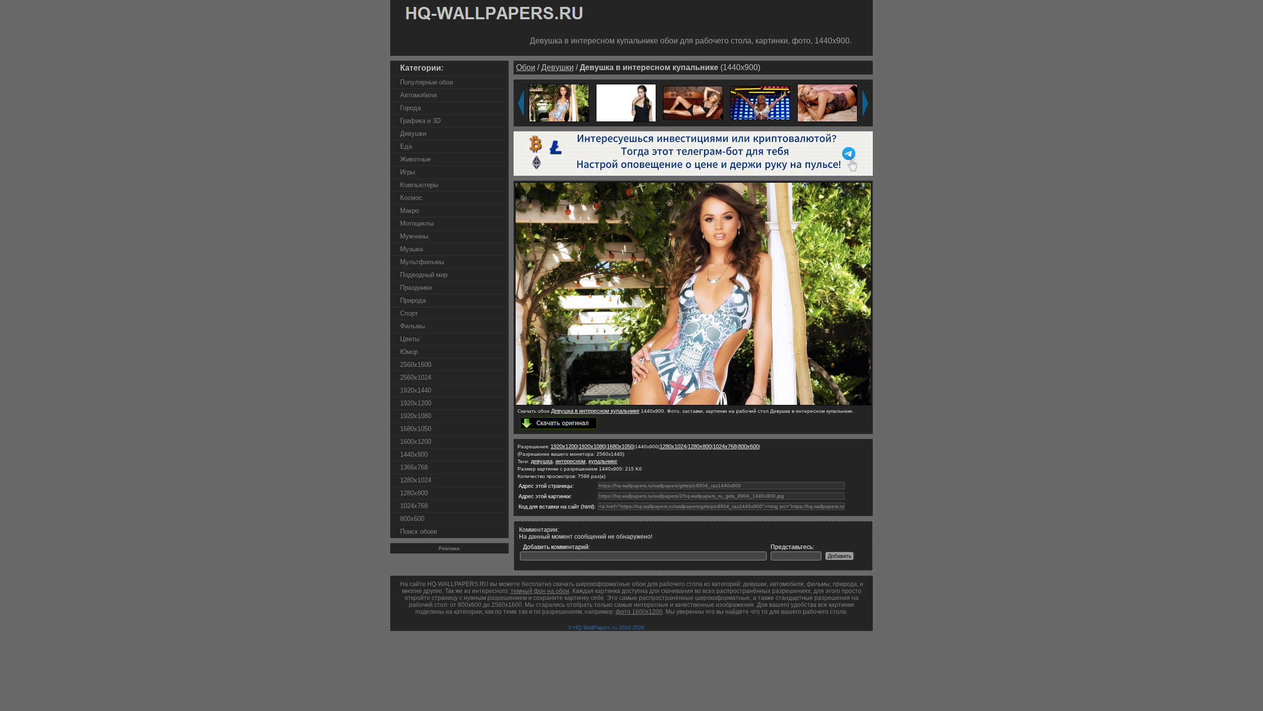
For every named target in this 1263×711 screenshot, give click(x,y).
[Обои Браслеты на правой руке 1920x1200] (626, 102)
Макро (409, 210)
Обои (525, 67)
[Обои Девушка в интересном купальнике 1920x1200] (559, 102)
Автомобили (418, 95)
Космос (411, 197)
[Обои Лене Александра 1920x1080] (760, 102)
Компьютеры (419, 185)
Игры (407, 172)
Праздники (416, 287)
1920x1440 (415, 390)
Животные (415, 159)
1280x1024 (415, 480)
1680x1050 (415, 429)
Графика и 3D (420, 120)
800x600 (412, 518)
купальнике (603, 461)
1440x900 (414, 454)
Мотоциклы (417, 223)
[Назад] (521, 103)
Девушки (413, 133)
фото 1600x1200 (639, 611)
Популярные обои (426, 82)
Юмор (409, 352)
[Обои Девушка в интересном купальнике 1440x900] (693, 403)
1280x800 (414, 493)
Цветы (409, 339)
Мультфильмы (422, 262)
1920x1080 (415, 416)
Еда (406, 146)
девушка (542, 461)
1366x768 (414, 467)
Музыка (411, 249)
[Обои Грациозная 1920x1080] (693, 102)
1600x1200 (415, 441)
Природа (413, 300)
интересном (571, 461)
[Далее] (865, 103)
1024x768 (414, 506)
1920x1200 (415, 403)
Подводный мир (423, 274)
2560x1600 (415, 364)
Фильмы (412, 326)
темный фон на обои (540, 591)
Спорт (409, 313)
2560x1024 (415, 377)
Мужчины (414, 236)
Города (410, 108)
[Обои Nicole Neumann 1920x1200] (827, 102)
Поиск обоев (418, 531)
